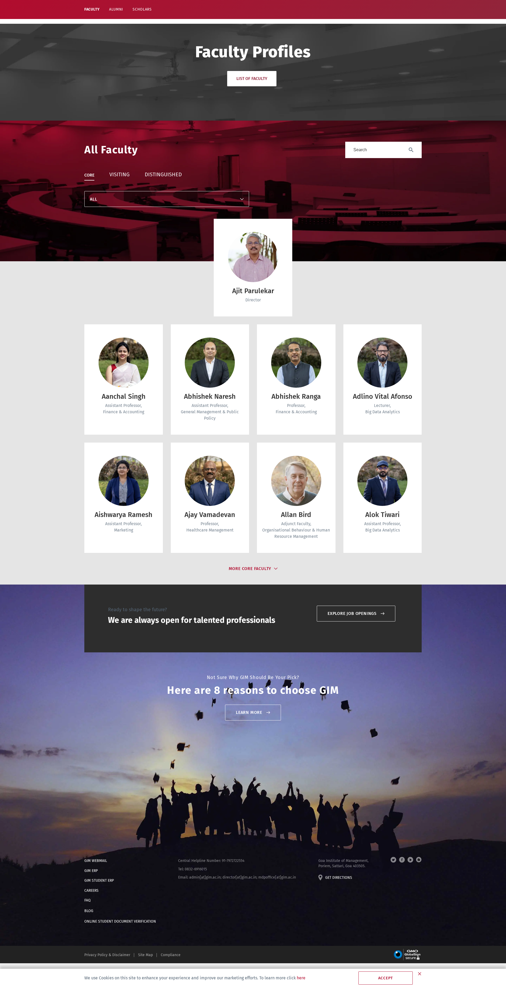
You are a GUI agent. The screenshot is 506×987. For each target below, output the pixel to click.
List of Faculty (251, 78)
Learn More (249, 712)
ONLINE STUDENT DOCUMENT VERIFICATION (120, 921)
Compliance (171, 955)
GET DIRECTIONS (338, 877)
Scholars (142, 9)
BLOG (88, 911)
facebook (402, 860)
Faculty (92, 9)
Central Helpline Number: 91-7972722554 (211, 860)
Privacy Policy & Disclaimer (107, 955)
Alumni (116, 9)
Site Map (145, 955)
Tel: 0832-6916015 (192, 869)
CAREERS (91, 890)
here (301, 977)
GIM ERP (91, 871)
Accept (385, 978)
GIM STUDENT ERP (99, 880)
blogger (419, 860)
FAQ (87, 900)
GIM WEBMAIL (95, 860)
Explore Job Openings (352, 613)
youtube (410, 860)
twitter (393, 860)
